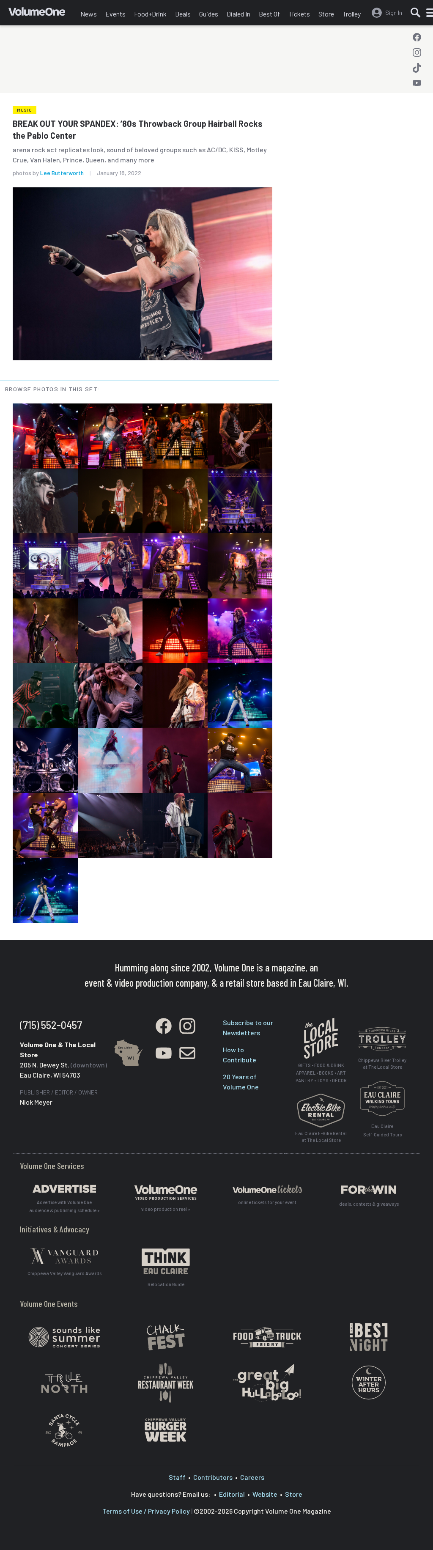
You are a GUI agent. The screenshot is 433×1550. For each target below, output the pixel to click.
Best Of (269, 14)
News (88, 14)
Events (115, 14)
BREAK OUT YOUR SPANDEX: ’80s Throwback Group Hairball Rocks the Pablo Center (138, 129)
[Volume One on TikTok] (417, 67)
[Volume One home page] (42, 14)
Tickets (299, 14)
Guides (208, 14)
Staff (177, 1477)
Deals (183, 14)
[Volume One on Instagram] (417, 52)
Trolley (352, 14)
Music (24, 109)
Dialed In (238, 14)
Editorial (232, 1494)
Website (264, 1494)
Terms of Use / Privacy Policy (146, 1511)
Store (326, 14)
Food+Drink (150, 14)
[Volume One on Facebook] (417, 37)
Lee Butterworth (62, 172)
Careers (252, 1477)
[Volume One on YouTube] (417, 83)
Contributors (213, 1477)
